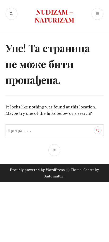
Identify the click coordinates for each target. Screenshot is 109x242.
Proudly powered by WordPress (37, 169)
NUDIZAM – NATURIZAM (54, 15)
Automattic (53, 176)
